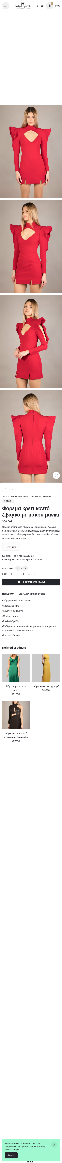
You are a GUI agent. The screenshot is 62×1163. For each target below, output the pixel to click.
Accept (11, 1155)
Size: (4, 574)
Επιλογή (16, 696)
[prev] (5, 489)
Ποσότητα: (8, 568)
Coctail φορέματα (23, 559)
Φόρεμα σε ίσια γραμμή (46, 686)
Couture (37, 559)
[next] (12, 489)
